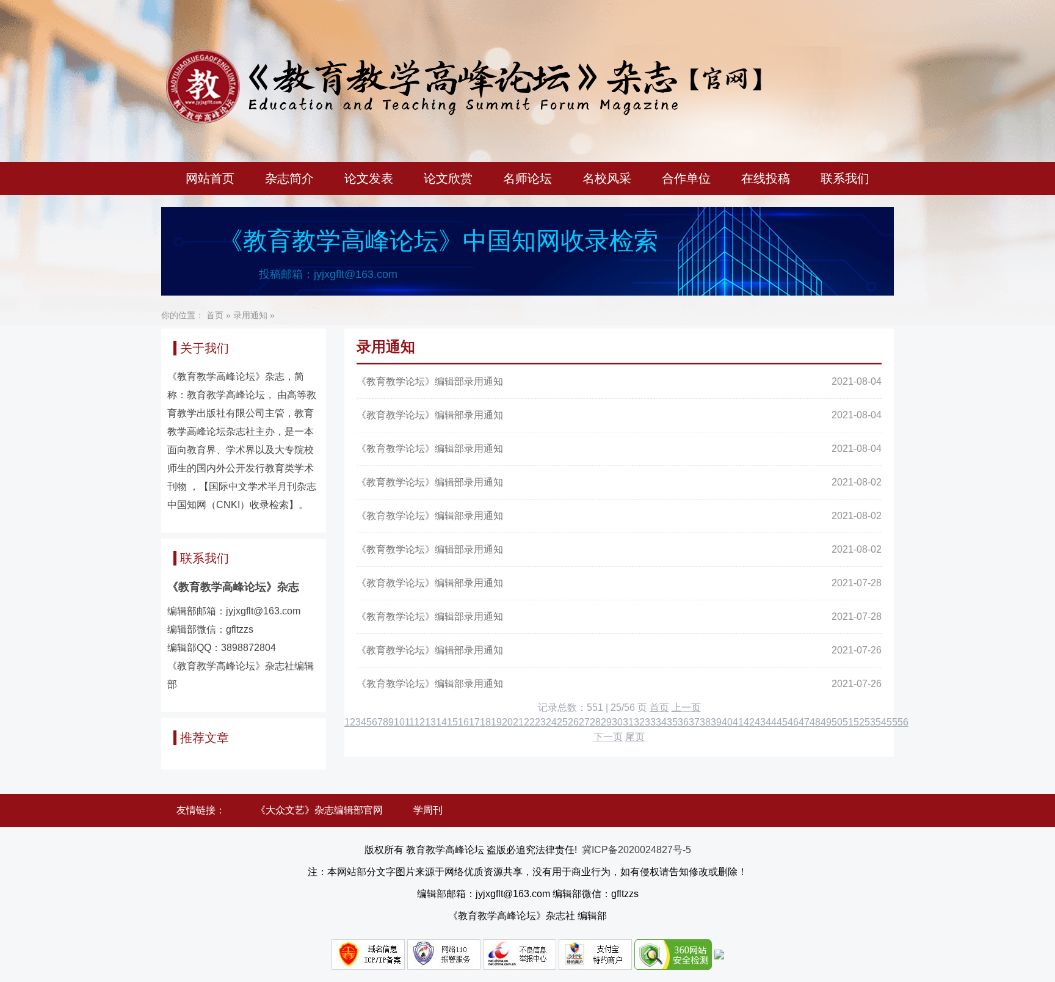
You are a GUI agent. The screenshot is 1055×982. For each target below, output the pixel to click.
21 (518, 722)
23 (540, 722)
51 (848, 722)
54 (881, 722)
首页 (214, 315)
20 (507, 722)
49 (826, 722)
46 (793, 722)
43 (760, 722)
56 (902, 722)
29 (606, 722)
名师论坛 (527, 178)
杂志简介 (289, 178)
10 (399, 722)
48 (815, 722)
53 (870, 722)
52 (859, 722)
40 (727, 722)
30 (617, 722)
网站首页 (210, 178)
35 (672, 722)
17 (474, 722)
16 (463, 722)
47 (804, 722)
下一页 (608, 737)
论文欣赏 (448, 178)
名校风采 (606, 178)
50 (837, 722)
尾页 (635, 737)
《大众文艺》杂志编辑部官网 (319, 810)
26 (573, 722)
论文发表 (368, 178)
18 (485, 722)
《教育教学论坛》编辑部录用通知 (430, 381)
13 (430, 722)
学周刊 (428, 810)
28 (595, 722)
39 (716, 722)
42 (749, 722)
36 (683, 722)
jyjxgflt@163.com (355, 274)
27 (584, 722)
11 (410, 722)
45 (782, 722)
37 (694, 722)
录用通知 (250, 315)
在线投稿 (765, 178)
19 (496, 722)
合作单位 (686, 178)
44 (771, 722)
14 (441, 722)
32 (639, 722)
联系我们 (845, 178)
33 (650, 722)
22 (529, 722)
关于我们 (204, 348)
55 (891, 722)
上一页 (686, 707)
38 (705, 722)
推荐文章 (204, 737)
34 (661, 722)
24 (551, 722)
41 (738, 722)
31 (628, 722)
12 (420, 722)
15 (452, 722)
